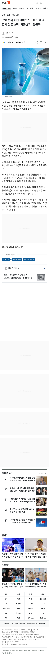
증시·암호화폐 (29, 260)
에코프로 (6, 260)
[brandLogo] (6, 2)
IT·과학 (30, 604)
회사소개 (7, 623)
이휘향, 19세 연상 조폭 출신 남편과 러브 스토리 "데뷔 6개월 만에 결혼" (22, 481)
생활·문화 (6, 608)
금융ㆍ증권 (6, 15)
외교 (18, 599)
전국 (6, 599)
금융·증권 (42, 599)
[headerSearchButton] (37, 2)
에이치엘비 (17, 260)
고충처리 (42, 623)
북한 (30, 599)
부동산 (18, 604)
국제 (42, 594)
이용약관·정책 (32, 623)
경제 (30, 594)
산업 (6, 604)
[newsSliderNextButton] (45, 473)
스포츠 (5, 565)
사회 (18, 594)
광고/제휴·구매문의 (18, 623)
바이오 (43, 604)
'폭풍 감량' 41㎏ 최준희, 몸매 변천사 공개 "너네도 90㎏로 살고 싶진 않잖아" (22, 502)
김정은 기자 (9, 33)
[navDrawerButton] (45, 2)
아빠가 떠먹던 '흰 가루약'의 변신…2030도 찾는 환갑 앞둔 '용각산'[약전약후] (19, 276)
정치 (6, 594)
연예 (4, 535)
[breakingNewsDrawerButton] (41, 2)
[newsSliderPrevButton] (40, 473)
